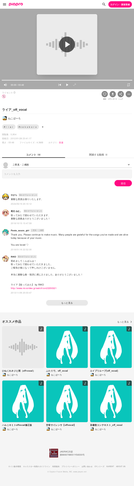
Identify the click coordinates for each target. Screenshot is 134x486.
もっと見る (67, 302)
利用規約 (55, 466)
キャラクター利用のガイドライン (36, 466)
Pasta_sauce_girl (20, 230)
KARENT (110, 466)
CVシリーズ (99, 466)
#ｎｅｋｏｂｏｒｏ (28, 126)
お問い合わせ (87, 466)
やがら (14, 194)
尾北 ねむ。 (16, 211)
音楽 (61, 142)
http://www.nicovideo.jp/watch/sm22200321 (34, 288)
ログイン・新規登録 (120, 4)
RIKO (13, 256)
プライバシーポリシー (71, 466)
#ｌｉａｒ (9, 126)
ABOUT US (121, 466)
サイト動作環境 (14, 466)
